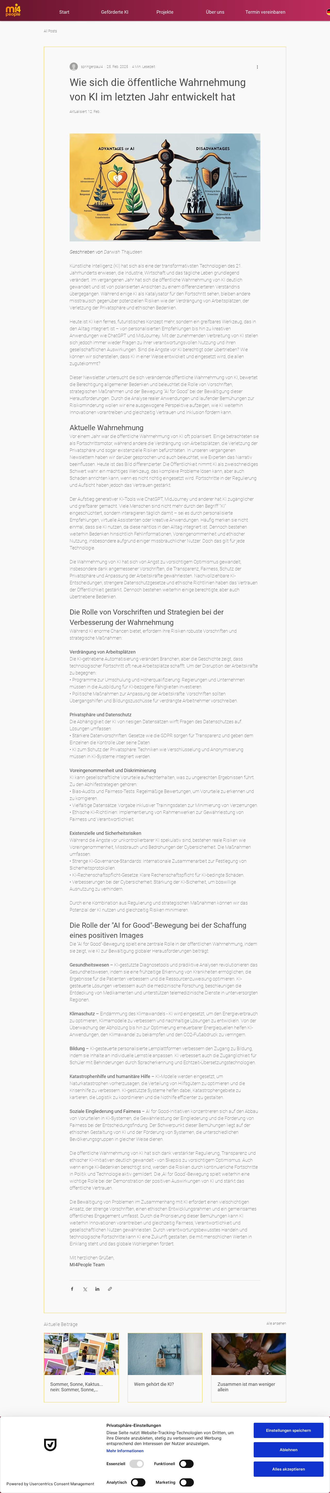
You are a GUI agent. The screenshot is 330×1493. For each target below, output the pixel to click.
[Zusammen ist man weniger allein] (248, 1354)
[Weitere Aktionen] (257, 67)
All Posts (50, 31)
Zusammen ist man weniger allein (246, 1386)
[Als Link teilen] (110, 1288)
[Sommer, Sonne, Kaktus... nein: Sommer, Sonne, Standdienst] (81, 1354)
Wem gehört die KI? (154, 1384)
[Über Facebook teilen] (72, 1288)
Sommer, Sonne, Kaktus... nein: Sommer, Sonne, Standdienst (76, 1386)
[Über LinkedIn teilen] (97, 1288)
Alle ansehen (276, 1323)
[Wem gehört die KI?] (165, 1354)
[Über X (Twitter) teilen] (84, 1288)
